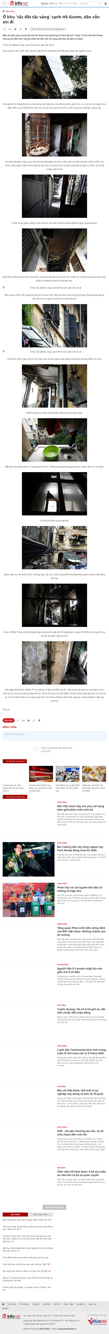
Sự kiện (5, 1308)
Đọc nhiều (15, 1214)
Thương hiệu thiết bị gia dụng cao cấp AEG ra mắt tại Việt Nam (40, 788)
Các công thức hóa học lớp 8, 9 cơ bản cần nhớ (24, 1271)
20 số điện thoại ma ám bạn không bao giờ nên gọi (25, 1257)
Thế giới (35, 1304)
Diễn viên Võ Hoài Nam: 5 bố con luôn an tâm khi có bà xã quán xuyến (81, 1173)
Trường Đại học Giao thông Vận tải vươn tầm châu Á (13, 788)
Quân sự (92, 1304)
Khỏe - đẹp (68, 1304)
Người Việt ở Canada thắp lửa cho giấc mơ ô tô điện (79, 970)
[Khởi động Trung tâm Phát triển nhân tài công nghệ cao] (67, 774)
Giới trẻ (57, 1304)
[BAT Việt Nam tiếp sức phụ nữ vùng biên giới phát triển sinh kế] (28, 818)
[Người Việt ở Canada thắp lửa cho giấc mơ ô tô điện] (28, 981)
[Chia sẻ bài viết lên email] (15, 29)
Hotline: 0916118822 (69, 3)
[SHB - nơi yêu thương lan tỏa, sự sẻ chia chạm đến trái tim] (28, 1143)
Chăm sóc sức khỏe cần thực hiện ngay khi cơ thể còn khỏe (93, 788)
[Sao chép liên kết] (21, 29)
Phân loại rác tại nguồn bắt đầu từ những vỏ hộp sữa (79, 889)
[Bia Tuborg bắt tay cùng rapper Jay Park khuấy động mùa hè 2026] (28, 859)
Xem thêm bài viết (54, 1207)
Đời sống (10, 11)
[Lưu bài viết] (26, 29)
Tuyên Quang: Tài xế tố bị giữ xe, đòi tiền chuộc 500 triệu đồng (81, 1010)
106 (49, 1271)
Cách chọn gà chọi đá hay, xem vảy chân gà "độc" (25, 1264)
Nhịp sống (62, 802)
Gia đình (61, 1167)
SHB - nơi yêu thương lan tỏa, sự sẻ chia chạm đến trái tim (80, 1132)
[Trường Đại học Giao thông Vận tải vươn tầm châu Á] (14, 774)
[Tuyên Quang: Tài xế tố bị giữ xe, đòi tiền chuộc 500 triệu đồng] (28, 1021)
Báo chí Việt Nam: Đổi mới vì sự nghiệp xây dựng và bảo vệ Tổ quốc (80, 1092)
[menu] (5, 3)
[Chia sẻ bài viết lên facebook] (5, 29)
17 (20, 1229)
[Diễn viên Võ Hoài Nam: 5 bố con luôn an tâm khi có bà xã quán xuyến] (28, 1184)
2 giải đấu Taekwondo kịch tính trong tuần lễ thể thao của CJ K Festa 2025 (81, 1051)
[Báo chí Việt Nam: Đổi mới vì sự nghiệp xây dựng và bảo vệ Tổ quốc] (28, 1103)
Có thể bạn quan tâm (15, 761)
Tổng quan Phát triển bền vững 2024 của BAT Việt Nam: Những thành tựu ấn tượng (81, 931)
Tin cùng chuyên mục (15, 796)
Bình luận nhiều (40, 1214)
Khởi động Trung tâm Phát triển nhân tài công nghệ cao (67, 788)
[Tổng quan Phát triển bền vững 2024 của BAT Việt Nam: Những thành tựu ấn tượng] (28, 940)
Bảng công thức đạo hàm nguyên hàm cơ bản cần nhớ (27, 1220)
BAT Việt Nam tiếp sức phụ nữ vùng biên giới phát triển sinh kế (80, 807)
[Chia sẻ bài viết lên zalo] (10, 29)
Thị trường (63, 964)
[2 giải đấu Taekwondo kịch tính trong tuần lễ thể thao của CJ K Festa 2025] (28, 1062)
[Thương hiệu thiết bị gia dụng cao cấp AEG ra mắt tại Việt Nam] (41, 774)
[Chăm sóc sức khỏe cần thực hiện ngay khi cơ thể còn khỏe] (94, 774)
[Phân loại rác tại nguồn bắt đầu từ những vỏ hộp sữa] (28, 900)
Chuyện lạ (81, 1304)
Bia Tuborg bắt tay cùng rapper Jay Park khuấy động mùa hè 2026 (80, 848)
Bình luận (8, 720)
